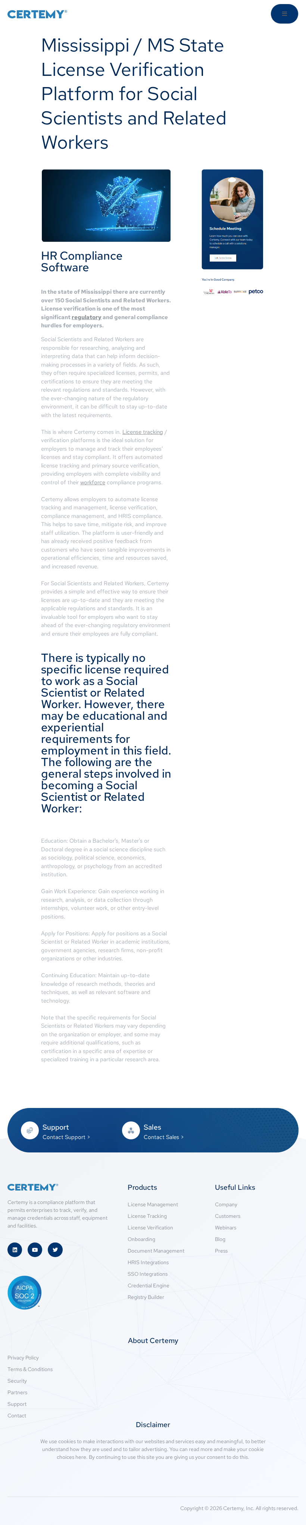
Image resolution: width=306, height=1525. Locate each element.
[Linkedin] (14, 1249)
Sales (152, 1127)
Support (56, 1127)
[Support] (30, 1130)
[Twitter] (55, 1249)
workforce (92, 482)
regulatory (87, 317)
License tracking (142, 432)
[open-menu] (285, 14)
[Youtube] (35, 1249)
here (80, 1457)
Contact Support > (66, 1137)
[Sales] (131, 1130)
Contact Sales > (164, 1137)
